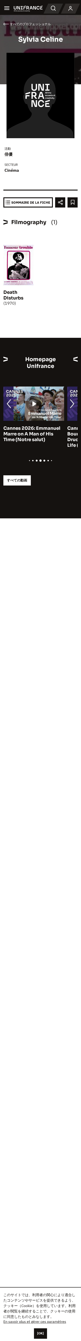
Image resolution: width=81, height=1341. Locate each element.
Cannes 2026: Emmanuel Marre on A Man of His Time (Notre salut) (31, 433)
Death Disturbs (13, 295)
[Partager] (60, 202)
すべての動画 (17, 480)
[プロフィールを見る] (70, 9)
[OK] (40, 1333)
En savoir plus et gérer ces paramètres (34, 1321)
